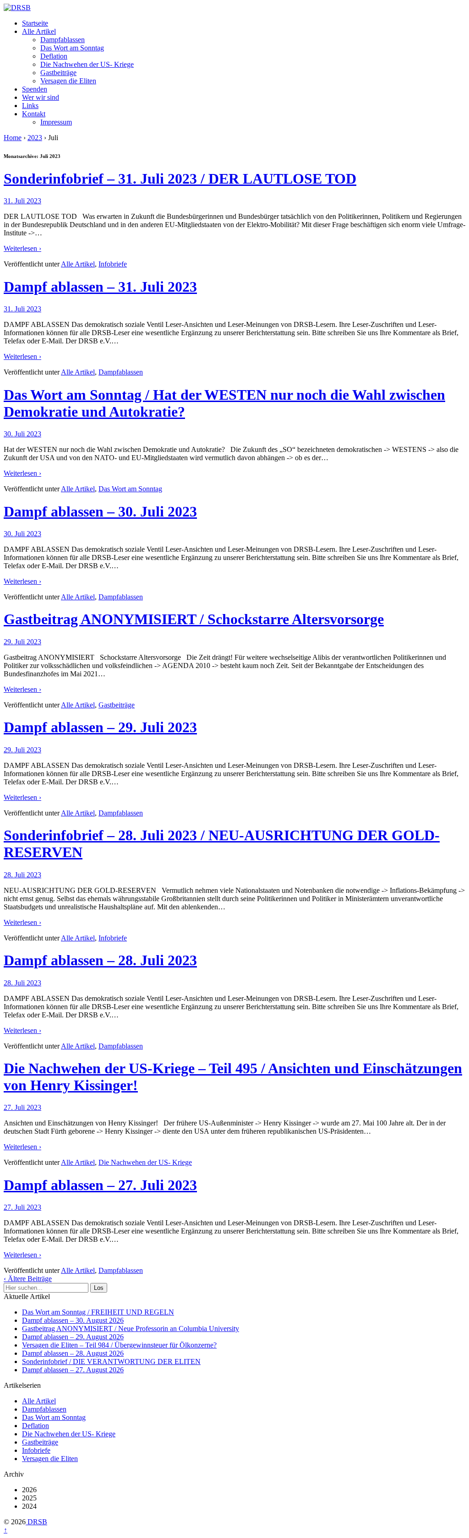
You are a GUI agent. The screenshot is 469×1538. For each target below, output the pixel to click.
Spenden (34, 89)
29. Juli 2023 (22, 642)
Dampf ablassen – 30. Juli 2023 (100, 511)
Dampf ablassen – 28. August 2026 (73, 1353)
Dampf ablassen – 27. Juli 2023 (100, 1185)
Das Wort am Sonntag (72, 48)
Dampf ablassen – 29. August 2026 (73, 1337)
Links (30, 105)
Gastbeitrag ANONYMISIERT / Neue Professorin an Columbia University (130, 1328)
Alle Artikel (39, 31)
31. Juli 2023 (22, 201)
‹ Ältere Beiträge (28, 1279)
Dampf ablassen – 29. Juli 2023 (100, 727)
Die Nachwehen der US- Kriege (87, 64)
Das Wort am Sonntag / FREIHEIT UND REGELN (98, 1312)
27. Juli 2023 (22, 1107)
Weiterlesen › (22, 248)
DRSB (36, 1522)
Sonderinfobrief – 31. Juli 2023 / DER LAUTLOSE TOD (180, 178)
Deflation (53, 56)
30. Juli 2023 (22, 434)
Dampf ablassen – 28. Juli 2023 (100, 960)
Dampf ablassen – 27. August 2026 (73, 1370)
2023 (34, 137)
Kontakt (33, 114)
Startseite (35, 23)
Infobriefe (112, 264)
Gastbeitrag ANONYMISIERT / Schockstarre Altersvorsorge (194, 619)
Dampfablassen (62, 39)
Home (13, 137)
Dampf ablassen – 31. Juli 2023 (100, 286)
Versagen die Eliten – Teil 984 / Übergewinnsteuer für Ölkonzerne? (119, 1345)
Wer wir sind (40, 97)
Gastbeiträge (58, 72)
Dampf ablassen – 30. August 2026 (73, 1320)
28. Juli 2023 (22, 875)
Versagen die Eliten (68, 81)
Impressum (56, 122)
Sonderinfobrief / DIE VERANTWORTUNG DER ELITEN (111, 1361)
